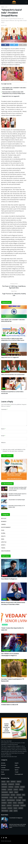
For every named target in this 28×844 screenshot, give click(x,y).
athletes (13, 781)
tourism (10, 808)
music (14, 802)
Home (2, 7)
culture (16, 789)
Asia (8, 781)
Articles (3, 518)
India (6, 7)
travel (15, 808)
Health (3, 536)
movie (9, 802)
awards (19, 781)
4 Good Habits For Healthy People (17, 499)
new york (20, 802)
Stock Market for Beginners (9, 579)
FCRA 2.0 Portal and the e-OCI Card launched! (12, 374)
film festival (5, 797)
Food (2, 530)
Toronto (4, 808)
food (15, 797)
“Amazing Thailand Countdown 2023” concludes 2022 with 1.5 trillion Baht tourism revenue (18, 489)
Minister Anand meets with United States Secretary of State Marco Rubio (17, 826)
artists (3, 781)
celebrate (4, 786)
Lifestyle (3, 542)
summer (9, 805)
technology (16, 805)
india (24, 800)
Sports (3, 545)
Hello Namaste (8, 841)
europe (13, 794)
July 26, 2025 (4, 25)
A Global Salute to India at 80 (9, 704)
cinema (17, 786)
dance (21, 789)
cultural (10, 789)
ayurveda (4, 784)
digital (11, 792)
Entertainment (6, 527)
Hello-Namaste (10, 800)
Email (3, 435)
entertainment (5, 794)
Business (3, 521)
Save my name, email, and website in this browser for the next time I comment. (14, 450)
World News (5, 810)
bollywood (11, 784)
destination (4, 792)
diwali (16, 792)
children (11, 786)
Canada (3, 524)
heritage (18, 800)
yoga (11, 810)
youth (15, 810)
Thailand (23, 805)
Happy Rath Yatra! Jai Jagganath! (10, 96)
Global (3, 533)
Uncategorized (5, 551)
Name (3, 429)
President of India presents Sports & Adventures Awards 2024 (17, 494)
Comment (4, 409)
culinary (4, 789)
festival (18, 794)
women (20, 808)
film (23, 794)
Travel (3, 548)
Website (3, 442)
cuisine (22, 786)
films (11, 797)
